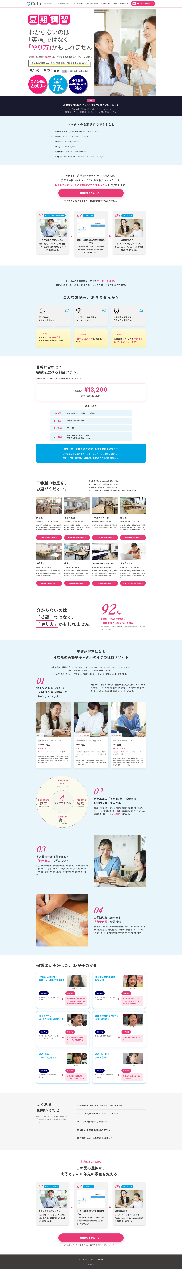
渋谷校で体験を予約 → (49, 537)
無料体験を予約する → (91, 193)
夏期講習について (64, 4)
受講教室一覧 (124, 4)
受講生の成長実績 (92, 4)
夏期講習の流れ (106, 4)
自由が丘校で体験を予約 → (77, 537)
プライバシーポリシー (86, 1259)
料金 (115, 4)
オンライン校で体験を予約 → (133, 583)
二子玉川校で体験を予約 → (105, 537)
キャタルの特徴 (78, 4)
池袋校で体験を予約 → (133, 537)
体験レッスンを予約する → (143, 4)
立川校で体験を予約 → (105, 583)
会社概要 (100, 1259)
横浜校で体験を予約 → (77, 583)
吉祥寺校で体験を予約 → (49, 583)
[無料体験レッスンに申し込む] (91, 52)
